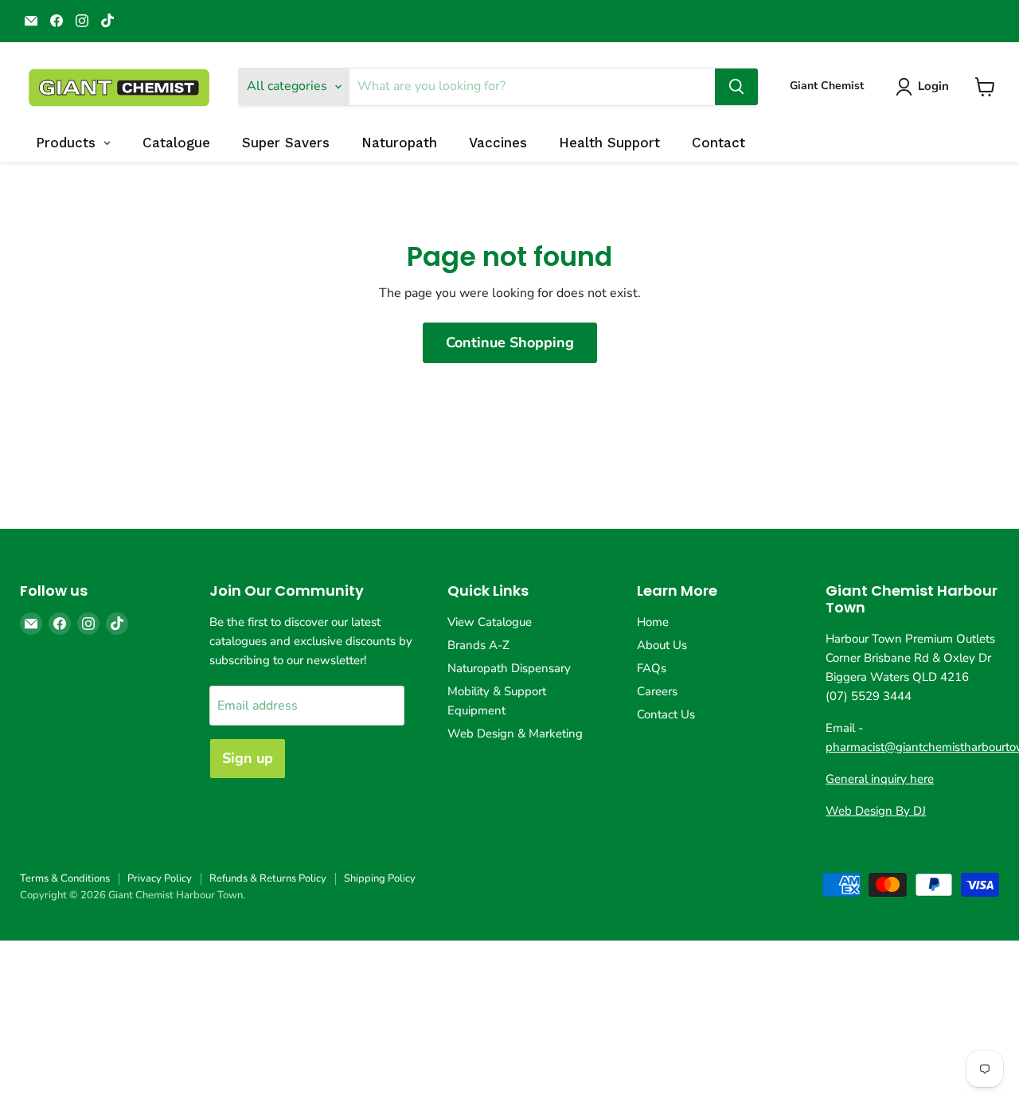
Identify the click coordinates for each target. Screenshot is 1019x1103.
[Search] (736, 86)
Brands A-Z (478, 645)
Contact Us (666, 714)
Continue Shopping (510, 342)
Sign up (247, 758)
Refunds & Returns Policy (267, 878)
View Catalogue (489, 622)
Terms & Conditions (65, 878)
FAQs (651, 668)
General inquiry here (880, 779)
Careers (657, 691)
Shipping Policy (380, 878)
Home (653, 622)
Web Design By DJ (876, 811)
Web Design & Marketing (515, 733)
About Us (662, 645)
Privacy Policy (159, 878)
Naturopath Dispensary (509, 668)
